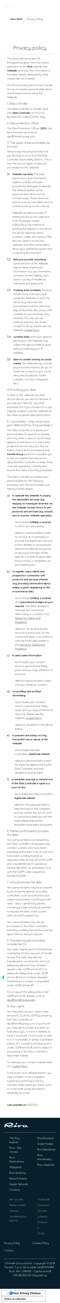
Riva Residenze (46, 1150)
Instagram (43, 1205)
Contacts (14, 1190)
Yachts (46, 6)
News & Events (18, 1179)
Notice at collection (15, 1299)
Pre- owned (16, 1200)
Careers (14, 1211)
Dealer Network (18, 1184)
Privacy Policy (12, 1243)
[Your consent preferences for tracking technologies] (3, 977)
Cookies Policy (40, 1243)
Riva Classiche (45, 1165)
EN (55, 6)
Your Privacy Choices (27, 1293)
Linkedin (42, 1217)
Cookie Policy (31, 330)
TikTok (41, 1234)
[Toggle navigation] (9, 5)
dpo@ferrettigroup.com (21, 1000)
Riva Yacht (16, 19)
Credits (9, 1251)
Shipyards (15, 1167)
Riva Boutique (45, 1138)
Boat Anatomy (17, 1173)
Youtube (42, 1211)
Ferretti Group (15, 1263)
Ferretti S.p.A (13, 1267)
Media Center (17, 1205)
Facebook (43, 1200)
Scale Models (45, 1144)
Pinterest (42, 1222)
